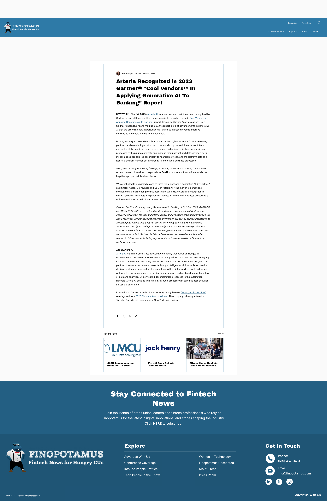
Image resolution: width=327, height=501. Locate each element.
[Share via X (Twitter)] (123, 316)
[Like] (319, 23)
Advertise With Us (137, 457)
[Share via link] (136, 316)
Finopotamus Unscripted (216, 463)
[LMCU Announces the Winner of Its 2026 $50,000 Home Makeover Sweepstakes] (122, 348)
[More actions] (209, 73)
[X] (279, 482)
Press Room (207, 475)
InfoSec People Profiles (140, 469)
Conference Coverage (140, 463)
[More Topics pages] (296, 31)
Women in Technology (215, 457)
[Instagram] (289, 482)
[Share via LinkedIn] (130, 316)
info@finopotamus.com (294, 473)
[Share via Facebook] (117, 316)
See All (221, 333)
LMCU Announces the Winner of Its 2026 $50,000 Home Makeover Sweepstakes (121, 364)
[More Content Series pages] (283, 31)
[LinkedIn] (268, 482)
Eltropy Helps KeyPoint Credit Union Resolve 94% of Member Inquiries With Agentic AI (204, 364)
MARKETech (207, 469)
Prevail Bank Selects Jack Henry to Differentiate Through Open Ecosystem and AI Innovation (163, 364)
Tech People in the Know (142, 475)
